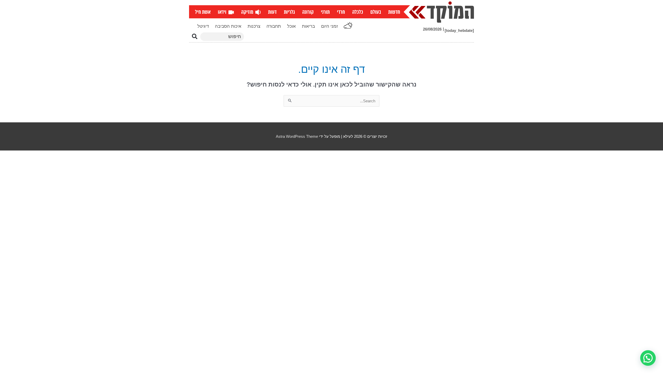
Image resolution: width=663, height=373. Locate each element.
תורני (325, 12)
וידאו (223, 12)
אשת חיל (203, 12)
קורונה (308, 12)
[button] (648, 358)
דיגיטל (203, 26)
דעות (272, 12)
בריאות (308, 26)
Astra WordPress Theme (297, 136)
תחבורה (273, 26)
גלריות (289, 12)
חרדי (341, 12)
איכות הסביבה (228, 26)
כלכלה (357, 12)
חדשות (394, 12)
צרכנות (254, 26)
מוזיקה (248, 12)
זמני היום (329, 26)
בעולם (375, 12)
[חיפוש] (194, 36)
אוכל (291, 26)
